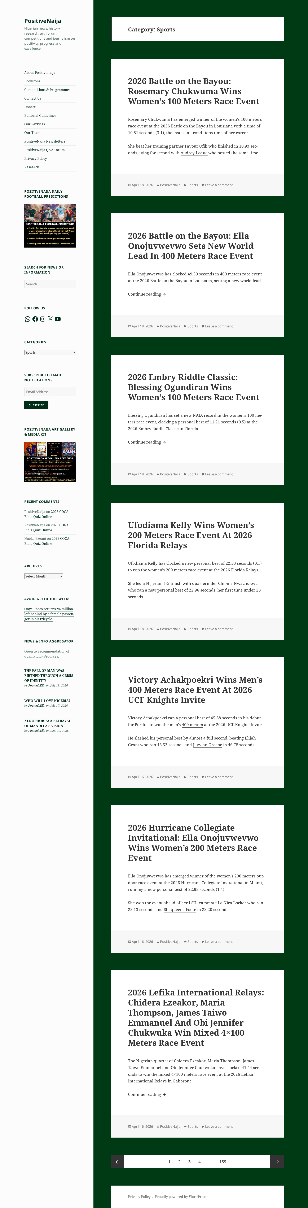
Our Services (34, 124)
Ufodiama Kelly (143, 563)
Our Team (32, 132)
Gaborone (182, 1081)
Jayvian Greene (207, 744)
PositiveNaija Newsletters (44, 141)
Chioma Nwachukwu (238, 583)
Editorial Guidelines (40, 115)
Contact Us (32, 98)
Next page (277, 1161)
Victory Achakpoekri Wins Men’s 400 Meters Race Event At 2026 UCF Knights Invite (195, 689)
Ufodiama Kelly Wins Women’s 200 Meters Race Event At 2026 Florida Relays (191, 534)
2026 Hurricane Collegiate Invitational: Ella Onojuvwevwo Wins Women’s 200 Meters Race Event (193, 842)
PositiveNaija (42, 21)
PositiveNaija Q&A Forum (44, 150)
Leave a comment (219, 185)
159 (224, 1161)
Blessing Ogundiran (146, 415)
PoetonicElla (36, 685)
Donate (30, 107)
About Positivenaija (39, 72)
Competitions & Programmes (47, 89)
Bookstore (32, 81)
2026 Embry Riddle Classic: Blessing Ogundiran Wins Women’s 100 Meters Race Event (193, 386)
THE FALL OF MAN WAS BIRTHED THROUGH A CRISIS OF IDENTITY (48, 675)
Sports (193, 185)
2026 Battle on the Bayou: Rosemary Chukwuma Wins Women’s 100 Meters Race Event (193, 90)
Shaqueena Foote (180, 909)
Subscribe (36, 405)
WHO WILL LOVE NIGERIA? (47, 700)
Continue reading (147, 294)
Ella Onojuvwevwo (146, 876)
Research (31, 167)
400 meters (192, 724)
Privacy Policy (35, 158)
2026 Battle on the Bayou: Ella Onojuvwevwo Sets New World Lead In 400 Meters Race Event (191, 245)
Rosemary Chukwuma (149, 119)
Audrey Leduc (194, 153)
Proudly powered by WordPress (180, 1196)
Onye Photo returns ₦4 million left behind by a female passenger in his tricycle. (49, 614)
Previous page (117, 1161)
